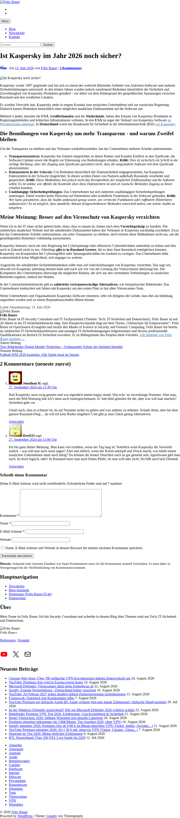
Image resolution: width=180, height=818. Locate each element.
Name (5, 523)
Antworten (16, 421)
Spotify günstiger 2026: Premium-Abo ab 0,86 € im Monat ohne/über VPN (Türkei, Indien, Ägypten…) (81, 726)
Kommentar (9, 515)
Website (5, 539)
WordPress (25, 816)
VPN (12, 800)
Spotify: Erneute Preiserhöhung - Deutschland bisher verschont (52, 690)
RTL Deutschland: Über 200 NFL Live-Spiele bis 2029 (47, 738)
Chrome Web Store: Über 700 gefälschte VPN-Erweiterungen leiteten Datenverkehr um (69, 678)
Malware (15, 777)
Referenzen (8, 640)
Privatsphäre (17, 781)
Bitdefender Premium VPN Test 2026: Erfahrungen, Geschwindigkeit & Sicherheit (66, 714)
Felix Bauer (19, 812)
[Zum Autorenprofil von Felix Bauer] (3, 68)
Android (14, 753)
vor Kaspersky (165, 124)
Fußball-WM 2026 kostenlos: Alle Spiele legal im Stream (39, 355)
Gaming (14, 765)
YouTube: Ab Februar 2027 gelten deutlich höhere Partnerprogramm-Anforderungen (67, 694)
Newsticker (17, 33)
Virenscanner (18, 796)
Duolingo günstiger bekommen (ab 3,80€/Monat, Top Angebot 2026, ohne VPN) (65, 722)
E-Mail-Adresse (12, 531)
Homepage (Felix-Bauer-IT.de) (30, 594)
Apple (13, 757)
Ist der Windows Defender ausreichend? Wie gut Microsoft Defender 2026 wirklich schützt (72, 710)
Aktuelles (15, 745)
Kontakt (14, 37)
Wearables (16, 804)
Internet (14, 773)
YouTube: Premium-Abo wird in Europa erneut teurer (46, 682)
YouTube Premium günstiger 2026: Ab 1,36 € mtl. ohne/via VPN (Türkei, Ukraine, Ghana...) (73, 730)
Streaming (16, 789)
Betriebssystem (19, 761)
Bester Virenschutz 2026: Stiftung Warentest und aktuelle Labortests (56, 718)
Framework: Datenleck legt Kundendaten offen (41, 698)
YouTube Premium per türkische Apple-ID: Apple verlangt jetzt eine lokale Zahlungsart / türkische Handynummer (87, 702)
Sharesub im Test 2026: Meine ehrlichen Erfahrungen (46, 734)
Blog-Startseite (19, 590)
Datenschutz (17, 598)
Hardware (16, 769)
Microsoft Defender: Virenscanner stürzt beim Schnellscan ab (51, 686)
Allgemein (16, 749)
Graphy (51, 816)
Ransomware (18, 785)
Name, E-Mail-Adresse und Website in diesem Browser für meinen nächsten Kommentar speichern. (74, 548)
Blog (12, 29)
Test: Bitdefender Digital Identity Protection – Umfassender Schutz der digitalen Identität (61, 347)
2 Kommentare (71, 68)
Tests (12, 792)
